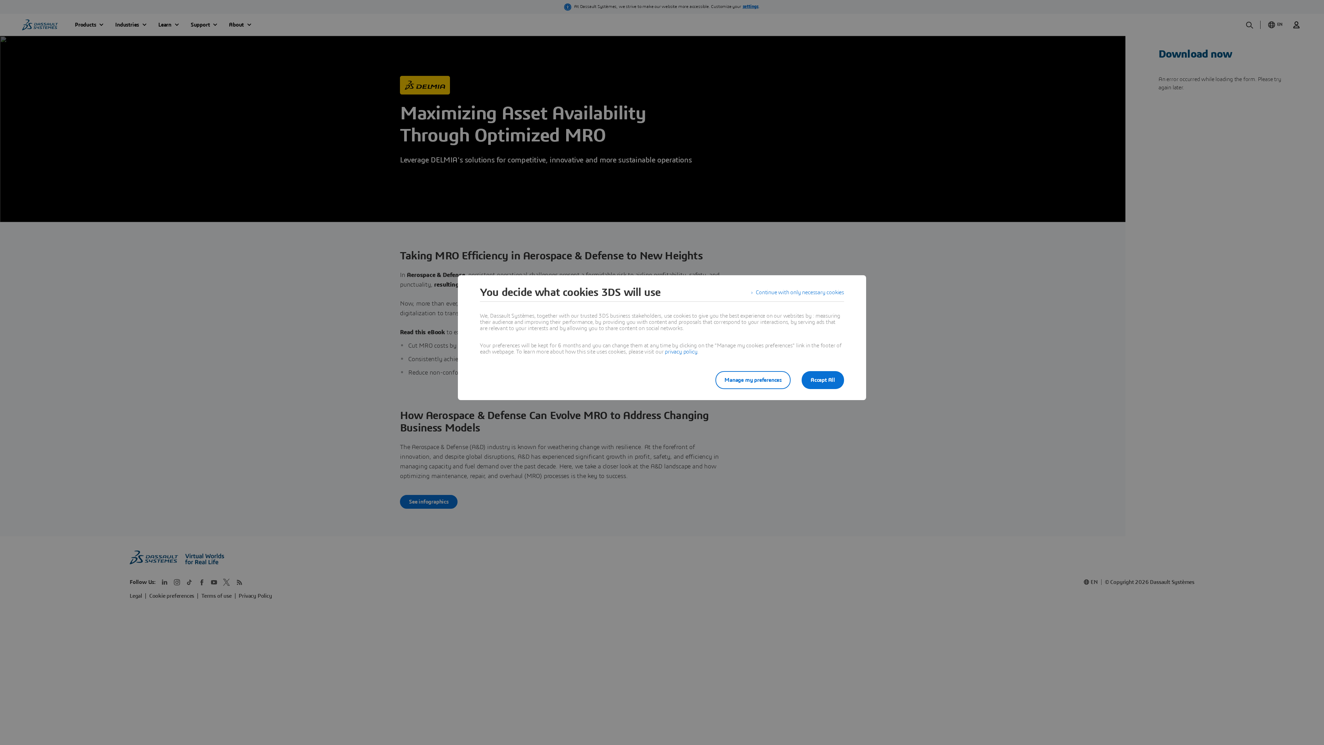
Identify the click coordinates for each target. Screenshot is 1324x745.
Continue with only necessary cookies (800, 292)
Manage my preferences (753, 380)
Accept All (823, 380)
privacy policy (681, 352)
